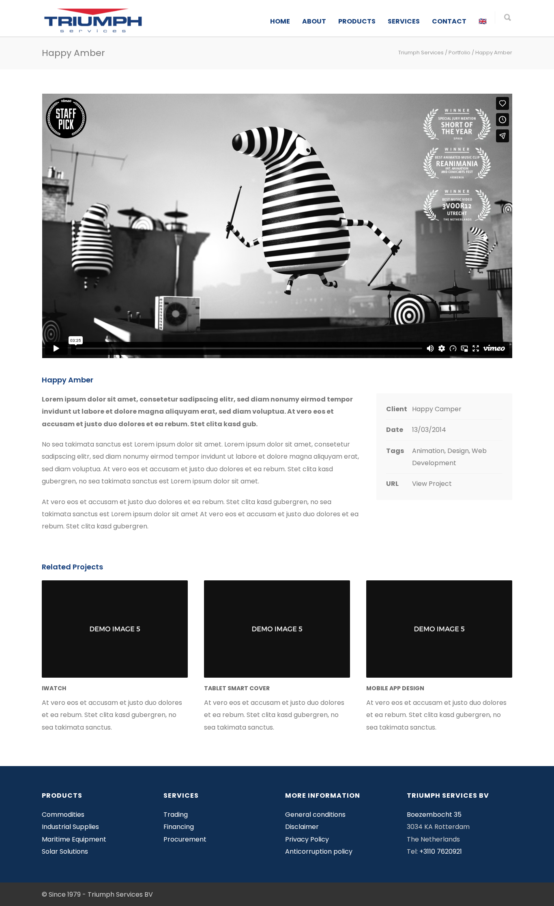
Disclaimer (302, 826)
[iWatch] (115, 629)
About (314, 21)
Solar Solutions (65, 851)
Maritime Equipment (74, 839)
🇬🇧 (483, 21)
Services (404, 21)
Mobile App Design (395, 688)
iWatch (54, 688)
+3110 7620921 (440, 851)
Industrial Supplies (70, 826)
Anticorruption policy (318, 851)
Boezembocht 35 (434, 814)
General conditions (315, 814)
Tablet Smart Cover (237, 688)
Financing (178, 826)
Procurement (184, 839)
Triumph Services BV (120, 894)
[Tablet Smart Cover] (277, 629)
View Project (432, 483)
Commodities (63, 814)
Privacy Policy (307, 839)
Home (280, 21)
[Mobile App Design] (439, 629)
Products (357, 21)
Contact (449, 21)
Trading (175, 814)
